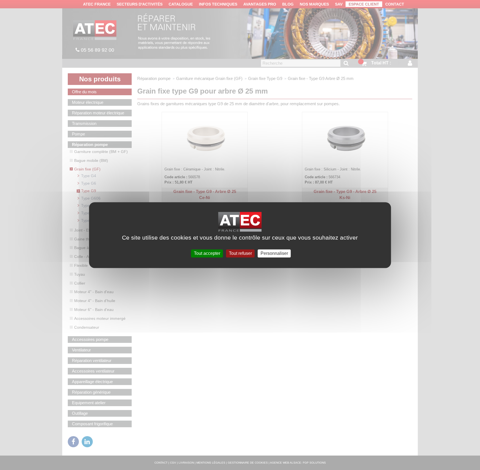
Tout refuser (240, 253)
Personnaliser (274, 253)
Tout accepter (207, 253)
